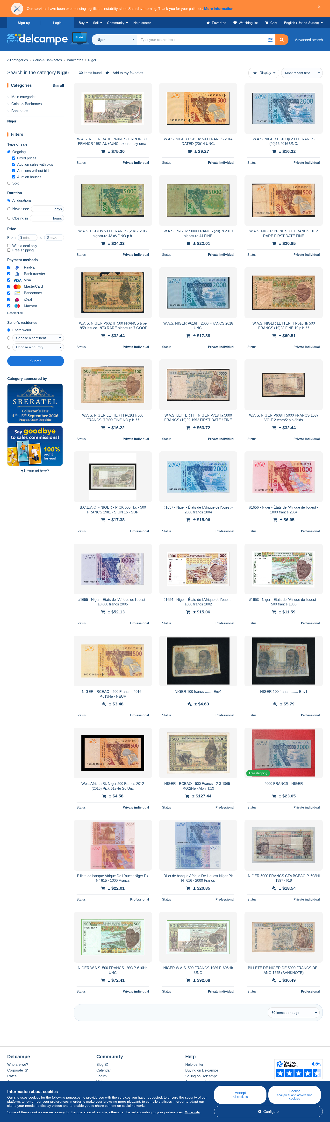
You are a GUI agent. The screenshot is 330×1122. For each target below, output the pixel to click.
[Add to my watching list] (145, 89)
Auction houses (29, 177)
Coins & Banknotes (26, 104)
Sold (15, 183)
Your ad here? (38, 471)
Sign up (24, 23)
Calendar (103, 1070)
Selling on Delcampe (201, 1076)
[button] (270, 39)
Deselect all (15, 313)
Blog (100, 1064)
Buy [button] (82, 23)
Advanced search (309, 40)
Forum (101, 1076)
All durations (22, 200)
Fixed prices (26, 158)
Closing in (20, 218)
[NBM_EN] (35, 446)
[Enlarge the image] (113, 108)
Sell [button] (96, 23)
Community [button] (115, 23)
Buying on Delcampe (201, 1070)
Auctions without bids (33, 171)
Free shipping (23, 250)
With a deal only (24, 246)
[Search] (281, 39)
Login (57, 23)
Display (265, 73)
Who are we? (17, 1064)
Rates (12, 1076)
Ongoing (19, 152)
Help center (194, 1064)
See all (58, 86)
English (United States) (301, 23)
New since (20, 209)
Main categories (23, 97)
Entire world (21, 330)
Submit (35, 361)
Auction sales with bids (35, 164)
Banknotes (19, 111)
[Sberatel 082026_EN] (35, 403)
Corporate (15, 1070)
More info (192, 1112)
